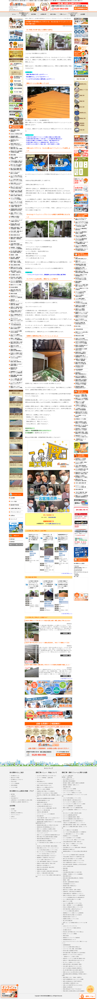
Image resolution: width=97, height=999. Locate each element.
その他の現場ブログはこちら (66, 678)
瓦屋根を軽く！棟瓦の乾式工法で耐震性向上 (72, 891)
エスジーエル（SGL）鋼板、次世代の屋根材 (72, 948)
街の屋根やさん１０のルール (17, 779)
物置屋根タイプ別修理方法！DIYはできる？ (80, 459)
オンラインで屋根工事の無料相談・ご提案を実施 (81, 395)
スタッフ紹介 (14, 501)
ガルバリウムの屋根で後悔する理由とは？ (16, 328)
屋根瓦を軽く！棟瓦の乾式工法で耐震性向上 (80, 353)
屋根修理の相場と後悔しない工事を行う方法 (80, 265)
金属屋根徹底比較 (66, 944)
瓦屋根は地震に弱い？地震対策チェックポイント (81, 356)
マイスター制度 (14, 787)
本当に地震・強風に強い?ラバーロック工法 (17, 232)
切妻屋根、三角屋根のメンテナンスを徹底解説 (16, 248)
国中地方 (12, 539)
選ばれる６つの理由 (15, 777)
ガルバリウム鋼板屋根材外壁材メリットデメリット (81, 246)
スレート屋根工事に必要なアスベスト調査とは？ (16, 379)
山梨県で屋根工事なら (16, 508)
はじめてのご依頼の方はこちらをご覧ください (46, 775)
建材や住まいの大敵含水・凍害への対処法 (16, 262)
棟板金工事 (82, 118)
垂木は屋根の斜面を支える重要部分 (44, 840)
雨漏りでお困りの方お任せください (44, 785)
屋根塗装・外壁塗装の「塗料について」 (71, 784)
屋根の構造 (13, 154)
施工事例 (33, 14)
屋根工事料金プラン (41, 781)
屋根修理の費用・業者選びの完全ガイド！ (16, 137)
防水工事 (82, 107)
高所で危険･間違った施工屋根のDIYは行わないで (17, 343)
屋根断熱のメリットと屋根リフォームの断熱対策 (16, 372)
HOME (26, 18)
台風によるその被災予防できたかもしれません (81, 339)
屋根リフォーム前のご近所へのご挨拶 (80, 402)
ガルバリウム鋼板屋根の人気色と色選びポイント (73, 818)
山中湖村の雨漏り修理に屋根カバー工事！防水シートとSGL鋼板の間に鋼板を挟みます (44, 138)
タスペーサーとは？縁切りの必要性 (15, 173)
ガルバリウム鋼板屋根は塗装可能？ (81, 229)
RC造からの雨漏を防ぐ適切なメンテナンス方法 (73, 907)
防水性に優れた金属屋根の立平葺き (70, 950)
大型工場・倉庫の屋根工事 (42, 812)
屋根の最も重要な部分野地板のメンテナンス (16, 290)
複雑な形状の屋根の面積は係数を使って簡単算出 (73, 878)
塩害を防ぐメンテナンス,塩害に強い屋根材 (16, 304)
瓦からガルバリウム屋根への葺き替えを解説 (81, 226)
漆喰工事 (82, 95)
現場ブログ (31, 18)
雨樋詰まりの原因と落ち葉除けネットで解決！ (81, 476)
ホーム (14, 14)
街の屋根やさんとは (15, 775)
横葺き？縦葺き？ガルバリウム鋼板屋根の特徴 (81, 243)
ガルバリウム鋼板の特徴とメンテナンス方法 (16, 335)
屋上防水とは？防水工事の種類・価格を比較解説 (16, 191)
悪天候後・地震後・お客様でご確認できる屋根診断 (73, 782)
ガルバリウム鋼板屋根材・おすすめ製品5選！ (72, 805)
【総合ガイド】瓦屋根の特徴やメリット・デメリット (74, 822)
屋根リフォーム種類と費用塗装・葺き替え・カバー (81, 285)
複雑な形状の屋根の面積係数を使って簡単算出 (16, 238)
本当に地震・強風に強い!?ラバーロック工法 (72, 966)
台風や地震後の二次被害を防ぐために (81, 349)
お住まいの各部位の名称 (16, 133)
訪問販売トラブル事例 (80, 419)
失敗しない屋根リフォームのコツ (80, 261)
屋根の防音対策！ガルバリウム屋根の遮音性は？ (81, 250)
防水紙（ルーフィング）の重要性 (70, 933)
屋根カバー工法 (84, 89)
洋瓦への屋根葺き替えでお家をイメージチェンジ (16, 315)
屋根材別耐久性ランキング (15, 300)
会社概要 (83, 14)
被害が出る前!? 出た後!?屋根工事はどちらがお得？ (81, 412)
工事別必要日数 (79, 329)
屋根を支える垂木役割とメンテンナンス (16, 346)
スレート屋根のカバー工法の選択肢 (81, 289)
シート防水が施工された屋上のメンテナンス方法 (16, 180)
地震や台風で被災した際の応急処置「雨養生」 (16, 228)
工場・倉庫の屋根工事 (80, 483)
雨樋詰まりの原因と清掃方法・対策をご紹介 (46, 863)
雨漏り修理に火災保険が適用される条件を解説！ (81, 380)
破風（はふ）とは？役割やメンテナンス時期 (16, 387)
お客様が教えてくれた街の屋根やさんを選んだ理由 (21, 800)
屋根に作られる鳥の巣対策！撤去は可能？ (46, 867)
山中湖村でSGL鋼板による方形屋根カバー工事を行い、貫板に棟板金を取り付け (42, 140)
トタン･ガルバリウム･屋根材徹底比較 (16, 324)
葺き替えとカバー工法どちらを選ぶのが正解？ (81, 279)
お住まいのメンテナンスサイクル (70, 925)
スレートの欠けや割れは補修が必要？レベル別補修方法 (74, 831)
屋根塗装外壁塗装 (82, 124)
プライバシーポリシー (16, 512)
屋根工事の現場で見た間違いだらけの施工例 (80, 363)
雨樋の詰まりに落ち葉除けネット (44, 865)
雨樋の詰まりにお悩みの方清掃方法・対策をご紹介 (81, 473)
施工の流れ (53, 14)
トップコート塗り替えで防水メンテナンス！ (16, 383)
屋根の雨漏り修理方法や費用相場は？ (16, 350)
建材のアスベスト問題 (16, 284)
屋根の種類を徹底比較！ (78, 282)
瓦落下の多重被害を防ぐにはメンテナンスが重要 (81, 342)
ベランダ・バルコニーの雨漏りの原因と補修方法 (16, 195)
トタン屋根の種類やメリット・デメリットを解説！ (73, 833)
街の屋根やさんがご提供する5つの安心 (23, 14)
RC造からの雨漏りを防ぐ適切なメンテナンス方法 (17, 354)
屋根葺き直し (83, 112)
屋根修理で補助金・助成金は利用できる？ (80, 387)
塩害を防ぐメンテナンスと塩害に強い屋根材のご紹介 (74, 958)
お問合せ (13, 515)
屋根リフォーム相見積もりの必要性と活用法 (46, 828)
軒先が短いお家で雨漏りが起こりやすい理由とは (16, 278)
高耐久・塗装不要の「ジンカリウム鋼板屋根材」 (73, 905)
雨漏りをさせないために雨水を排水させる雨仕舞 (16, 268)
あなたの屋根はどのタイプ (68, 779)
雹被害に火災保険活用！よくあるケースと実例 (81, 384)
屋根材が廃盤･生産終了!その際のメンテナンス (16, 311)
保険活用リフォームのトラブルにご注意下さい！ (73, 954)
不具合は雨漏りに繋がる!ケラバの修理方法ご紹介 (17, 162)
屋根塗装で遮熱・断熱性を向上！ (70, 885)
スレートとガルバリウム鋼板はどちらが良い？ (81, 219)
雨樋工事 (82, 101)
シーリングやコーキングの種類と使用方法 (16, 221)
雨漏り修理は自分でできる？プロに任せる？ (16, 144)
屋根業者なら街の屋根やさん (17, 812)
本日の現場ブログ (14, 798)
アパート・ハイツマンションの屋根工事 (80, 486)
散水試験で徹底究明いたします (43, 800)
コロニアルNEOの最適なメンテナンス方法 (81, 320)
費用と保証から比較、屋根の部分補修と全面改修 (81, 272)
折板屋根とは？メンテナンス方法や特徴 (81, 303)
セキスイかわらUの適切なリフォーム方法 (71, 790)
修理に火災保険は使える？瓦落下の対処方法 (81, 346)
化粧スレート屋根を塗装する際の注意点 (80, 309)
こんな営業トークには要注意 (80, 416)
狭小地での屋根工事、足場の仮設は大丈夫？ (72, 799)
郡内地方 (12, 541)
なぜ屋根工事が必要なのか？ (81, 258)
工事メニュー (63, 14)
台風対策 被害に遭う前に (42, 802)
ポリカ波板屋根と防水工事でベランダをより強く (81, 470)
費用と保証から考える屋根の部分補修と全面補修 (47, 836)
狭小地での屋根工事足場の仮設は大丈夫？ (80, 323)
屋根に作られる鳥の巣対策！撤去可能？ (81, 480)
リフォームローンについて (42, 832)
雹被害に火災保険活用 (67, 987)
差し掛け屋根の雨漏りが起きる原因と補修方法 (16, 252)
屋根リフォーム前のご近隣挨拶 (43, 789)
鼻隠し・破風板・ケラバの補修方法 (16, 158)
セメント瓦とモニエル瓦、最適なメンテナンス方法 (73, 839)
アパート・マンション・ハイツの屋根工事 (46, 813)
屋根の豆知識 (14, 293)
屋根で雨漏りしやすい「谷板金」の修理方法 (16, 272)
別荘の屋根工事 (79, 489)
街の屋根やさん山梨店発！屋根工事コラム (19, 801)
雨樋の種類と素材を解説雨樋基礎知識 (16, 376)
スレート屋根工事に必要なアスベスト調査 (72, 899)
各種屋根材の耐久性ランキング (69, 939)
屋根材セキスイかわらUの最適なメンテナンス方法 (81, 316)
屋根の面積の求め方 (15, 235)
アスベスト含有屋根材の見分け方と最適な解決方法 (73, 897)
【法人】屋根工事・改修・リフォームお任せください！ (48, 817)
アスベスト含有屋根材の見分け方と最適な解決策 (16, 281)
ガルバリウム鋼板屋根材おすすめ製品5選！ (81, 239)
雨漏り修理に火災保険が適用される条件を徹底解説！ (74, 990)
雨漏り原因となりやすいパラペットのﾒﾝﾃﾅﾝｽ (16, 184)
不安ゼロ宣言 (13, 781)
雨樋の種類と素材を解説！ (42, 869)
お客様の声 (43, 14)
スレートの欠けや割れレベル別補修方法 (80, 292)
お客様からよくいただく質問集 (69, 788)
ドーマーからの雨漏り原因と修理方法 (16, 361)
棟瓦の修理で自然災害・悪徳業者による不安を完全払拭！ (75, 864)
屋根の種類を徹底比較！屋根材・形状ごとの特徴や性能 (74, 824)
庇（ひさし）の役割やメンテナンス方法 (16, 357)
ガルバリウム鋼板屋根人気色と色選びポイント (81, 236)
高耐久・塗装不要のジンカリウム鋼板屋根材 (16, 339)
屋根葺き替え (83, 84)
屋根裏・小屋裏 (14, 254)
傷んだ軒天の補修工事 (67, 920)
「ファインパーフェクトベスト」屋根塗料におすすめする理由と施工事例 (46, 274)
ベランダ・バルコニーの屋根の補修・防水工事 (46, 808)
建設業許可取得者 (15, 504)
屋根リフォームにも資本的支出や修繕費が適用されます (48, 834)
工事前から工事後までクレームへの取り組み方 (81, 406)
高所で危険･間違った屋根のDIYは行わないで (72, 909)
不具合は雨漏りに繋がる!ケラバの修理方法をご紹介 (74, 856)
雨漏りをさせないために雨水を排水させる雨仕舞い (73, 972)
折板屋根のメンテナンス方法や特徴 (70, 835)
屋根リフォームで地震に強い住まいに (45, 804)
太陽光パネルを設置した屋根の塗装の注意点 (81, 306)
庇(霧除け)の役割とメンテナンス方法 (15, 217)
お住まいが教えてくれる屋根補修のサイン (81, 275)
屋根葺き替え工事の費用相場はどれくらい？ (81, 268)
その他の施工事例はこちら (66, 573)
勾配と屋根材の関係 (15, 264)
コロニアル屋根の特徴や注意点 (79, 296)
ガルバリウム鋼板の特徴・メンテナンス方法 (72, 903)
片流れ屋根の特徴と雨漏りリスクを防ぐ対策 (16, 244)
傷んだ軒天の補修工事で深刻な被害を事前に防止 (16, 169)
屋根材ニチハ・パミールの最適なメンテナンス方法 (81, 313)
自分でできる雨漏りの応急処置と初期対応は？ (81, 377)
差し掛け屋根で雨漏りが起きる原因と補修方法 (72, 970)
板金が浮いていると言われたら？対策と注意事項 (81, 426)
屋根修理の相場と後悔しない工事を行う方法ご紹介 (47, 825)
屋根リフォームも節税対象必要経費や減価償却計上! (81, 496)
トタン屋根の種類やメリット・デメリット (80, 299)
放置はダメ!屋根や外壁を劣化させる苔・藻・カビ (17, 308)
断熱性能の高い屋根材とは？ (14, 368)
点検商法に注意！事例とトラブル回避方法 (46, 791)
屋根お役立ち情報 (79, 335)
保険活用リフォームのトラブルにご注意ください (81, 436)
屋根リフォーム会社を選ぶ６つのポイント (81, 333)
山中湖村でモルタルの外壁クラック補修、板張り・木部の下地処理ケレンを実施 (42, 144)
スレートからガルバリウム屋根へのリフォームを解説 (81, 222)
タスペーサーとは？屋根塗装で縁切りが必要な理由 (73, 854)
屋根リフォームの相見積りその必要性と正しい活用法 (81, 399)
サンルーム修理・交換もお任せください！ (81, 463)
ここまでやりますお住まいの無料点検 (72, 14)
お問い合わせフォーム (55, 523)
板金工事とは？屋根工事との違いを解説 (16, 148)
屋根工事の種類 (81, 79)
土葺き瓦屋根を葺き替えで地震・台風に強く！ (16, 206)
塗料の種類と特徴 (80, 509)
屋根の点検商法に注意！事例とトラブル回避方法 (81, 422)
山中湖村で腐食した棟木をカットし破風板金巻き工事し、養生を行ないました (42, 142)
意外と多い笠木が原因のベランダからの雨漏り (16, 165)
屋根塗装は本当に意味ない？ (15, 141)
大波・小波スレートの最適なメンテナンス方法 (16, 213)
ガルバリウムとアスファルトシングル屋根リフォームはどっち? (17, 319)
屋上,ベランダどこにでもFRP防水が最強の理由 (16, 187)
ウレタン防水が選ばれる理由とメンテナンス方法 (16, 176)
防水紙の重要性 (14, 287)
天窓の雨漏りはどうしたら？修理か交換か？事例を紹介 (74, 847)
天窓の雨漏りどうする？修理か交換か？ (16, 365)
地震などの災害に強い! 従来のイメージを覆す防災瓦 (74, 895)
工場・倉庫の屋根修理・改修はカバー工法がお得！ (81, 466)
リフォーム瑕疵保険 (15, 783)
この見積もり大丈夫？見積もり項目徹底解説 (80, 409)
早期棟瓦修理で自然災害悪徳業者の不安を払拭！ (16, 210)
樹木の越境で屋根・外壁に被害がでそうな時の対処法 (81, 433)
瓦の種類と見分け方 (15, 274)
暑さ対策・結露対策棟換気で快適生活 (71, 881)
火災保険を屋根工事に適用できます (44, 806)
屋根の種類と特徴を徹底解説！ (15, 131)
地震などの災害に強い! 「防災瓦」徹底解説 (80, 360)
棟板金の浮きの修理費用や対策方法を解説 (16, 152)
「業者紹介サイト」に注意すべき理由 (80, 440)
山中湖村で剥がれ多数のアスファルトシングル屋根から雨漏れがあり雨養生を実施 (43, 137)
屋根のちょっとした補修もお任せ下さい (45, 787)
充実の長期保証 (14, 785)
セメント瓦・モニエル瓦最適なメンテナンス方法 (16, 202)
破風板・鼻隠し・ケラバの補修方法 (70, 845)
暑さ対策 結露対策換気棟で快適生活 (15, 258)
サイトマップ (14, 519)
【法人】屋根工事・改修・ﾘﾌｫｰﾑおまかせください (81, 493)
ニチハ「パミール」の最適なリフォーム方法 (72, 792)
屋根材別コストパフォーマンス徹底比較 (16, 297)
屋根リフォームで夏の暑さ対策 (43, 810)
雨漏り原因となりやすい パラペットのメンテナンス (47, 847)
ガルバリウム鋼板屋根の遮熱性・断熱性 (81, 232)
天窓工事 (82, 130)
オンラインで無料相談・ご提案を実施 (45, 777)
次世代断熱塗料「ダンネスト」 (79, 370)
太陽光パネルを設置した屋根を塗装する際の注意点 (47, 871)
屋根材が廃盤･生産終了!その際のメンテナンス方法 (73, 860)
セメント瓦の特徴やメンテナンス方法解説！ (16, 198)
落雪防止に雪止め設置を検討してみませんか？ (46, 855)
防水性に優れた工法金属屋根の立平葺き (15, 224)
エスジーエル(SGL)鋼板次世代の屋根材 (16, 331)
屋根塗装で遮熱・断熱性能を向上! (80, 373)
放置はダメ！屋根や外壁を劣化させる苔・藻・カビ (73, 960)
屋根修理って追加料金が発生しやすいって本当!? (81, 429)
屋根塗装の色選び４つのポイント (79, 366)
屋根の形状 (13, 241)
